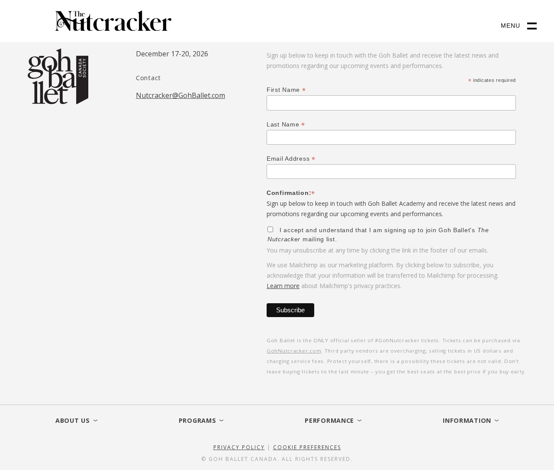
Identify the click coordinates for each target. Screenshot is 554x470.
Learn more (283, 286)
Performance (329, 420)
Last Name (286, 124)
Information (467, 420)
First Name (286, 90)
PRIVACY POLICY (239, 447)
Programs (197, 420)
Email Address (291, 159)
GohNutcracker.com (294, 350)
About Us (72, 420)
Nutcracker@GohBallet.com (180, 95)
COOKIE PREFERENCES (307, 447)
